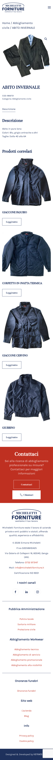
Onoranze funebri (26, 690)
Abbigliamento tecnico (26, 649)
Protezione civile (26, 629)
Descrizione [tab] (8, 108)
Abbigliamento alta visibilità (26, 665)
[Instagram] (37, 592)
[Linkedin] (26, 592)
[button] (49, 7)
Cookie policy (26, 741)
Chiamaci (28, 494)
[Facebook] (15, 592)
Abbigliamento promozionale (26, 659)
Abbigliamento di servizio (26, 654)
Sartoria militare (26, 624)
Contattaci (26, 484)
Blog (26, 716)
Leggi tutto (12, 221)
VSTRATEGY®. (40, 754)
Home (6, 23)
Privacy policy (26, 735)
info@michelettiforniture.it (29, 567)
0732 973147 (31, 562)
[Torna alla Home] (13, 7)
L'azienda (27, 710)
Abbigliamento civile (21, 99)
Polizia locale (27, 619)
